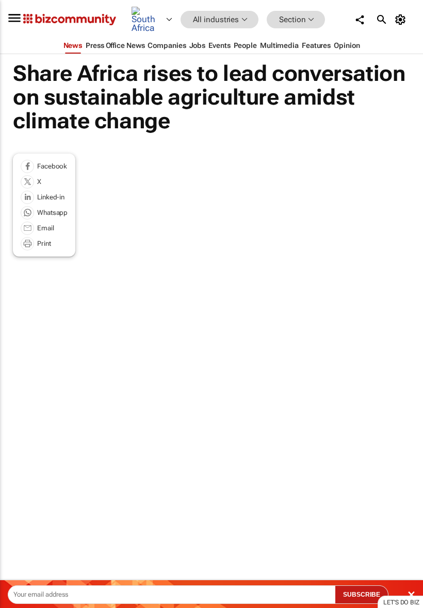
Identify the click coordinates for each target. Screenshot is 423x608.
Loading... (19, 489)
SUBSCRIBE (361, 594)
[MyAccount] (402, 19)
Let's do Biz (401, 602)
